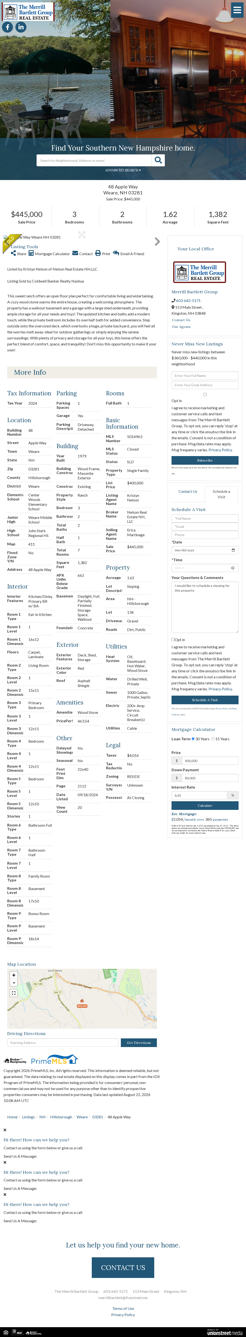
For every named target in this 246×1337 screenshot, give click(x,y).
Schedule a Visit (221, 494)
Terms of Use (123, 1308)
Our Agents (181, 327)
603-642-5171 (188, 300)
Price (176, 752)
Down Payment (185, 769)
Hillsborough (61, 1116)
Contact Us (181, 320)
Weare (82, 1116)
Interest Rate (183, 787)
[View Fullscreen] (13, 993)
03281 (97, 1116)
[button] (158, 160)
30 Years (202, 738)
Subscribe (205, 460)
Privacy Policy (220, 449)
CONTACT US (123, 1267)
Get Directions (139, 1043)
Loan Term (181, 738)
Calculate (205, 805)
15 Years (222, 738)
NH (42, 1116)
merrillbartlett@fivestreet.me (123, 1297)
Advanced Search (121, 170)
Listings (28, 1116)
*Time (177, 559)
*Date (177, 542)
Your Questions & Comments (197, 577)
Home (12, 1116)
